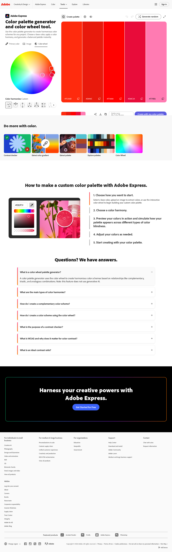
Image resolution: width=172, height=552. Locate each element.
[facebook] (25, 543)
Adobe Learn (112, 453)
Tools (62, 4)
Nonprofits (77, 446)
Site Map (163, 544)
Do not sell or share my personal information (144, 544)
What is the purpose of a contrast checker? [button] (41, 326)
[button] (156, 4)
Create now (17, 143)
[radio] (8, 105)
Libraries (86, 4)
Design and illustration (11, 452)
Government (78, 450)
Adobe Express (40, 4)
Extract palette (65, 155)
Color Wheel (121, 155)
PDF (5, 460)
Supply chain (8, 512)
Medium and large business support (120, 457)
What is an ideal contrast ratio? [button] (35, 350)
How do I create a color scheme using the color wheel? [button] (47, 315)
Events (6, 497)
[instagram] (30, 543)
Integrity (7, 519)
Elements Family (9, 467)
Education (77, 443)
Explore (74, 4)
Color (53, 4)
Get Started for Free (86, 407)
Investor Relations (10, 508)
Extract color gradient (40, 155)
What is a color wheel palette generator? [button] (40, 272)
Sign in (164, 4)
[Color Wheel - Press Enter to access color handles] (31, 72)
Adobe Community (114, 450)
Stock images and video (12, 471)
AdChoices (164, 547)
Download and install (115, 446)
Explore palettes (94, 155)
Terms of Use (108, 544)
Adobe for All (8, 522)
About (6, 490)
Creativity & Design (21, 4)
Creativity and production (47, 453)
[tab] (12, 44)
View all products (10, 474)
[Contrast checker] (85, 17)
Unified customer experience (48, 450)
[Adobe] (5, 4)
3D (5, 463)
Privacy (100, 544)
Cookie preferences (121, 544)
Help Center (112, 443)
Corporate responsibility (12, 504)
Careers (6, 493)
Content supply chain (46, 446)
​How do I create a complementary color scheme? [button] (45, 303)
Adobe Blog (8, 526)
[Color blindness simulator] (91, 17)
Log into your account (11, 486)
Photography (8, 449)
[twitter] (35, 543)
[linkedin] (39, 543)
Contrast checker (10, 155)
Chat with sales (148, 443)
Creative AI (8, 445)
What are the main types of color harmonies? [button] (42, 292)
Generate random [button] (150, 16)
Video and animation (11, 456)
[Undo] (127, 17)
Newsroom (8, 501)
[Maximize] (164, 17)
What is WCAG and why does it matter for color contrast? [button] (48, 338)
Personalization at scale (47, 443)
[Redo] (132, 17)
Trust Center (8, 515)
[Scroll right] (54, 105)
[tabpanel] (31, 78)
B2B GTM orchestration (46, 457)
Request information (150, 446)
